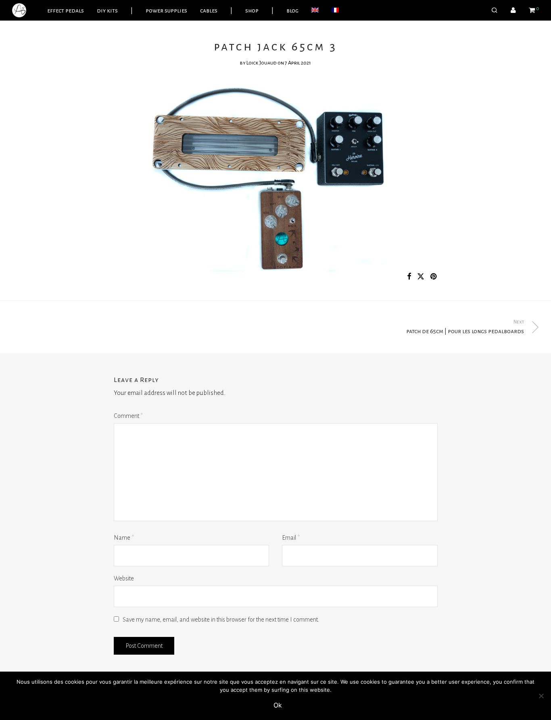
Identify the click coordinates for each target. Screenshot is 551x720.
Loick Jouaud (261, 63)
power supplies (166, 10)
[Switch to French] (335, 10)
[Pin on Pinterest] (434, 277)
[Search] (494, 10)
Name (124, 537)
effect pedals (65, 10)
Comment (128, 416)
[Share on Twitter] (420, 277)
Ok (277, 705)
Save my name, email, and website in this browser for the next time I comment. (221, 619)
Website (124, 578)
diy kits (107, 10)
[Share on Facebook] (409, 277)
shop (252, 10)
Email (291, 537)
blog (292, 10)
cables (208, 10)
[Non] (541, 696)
